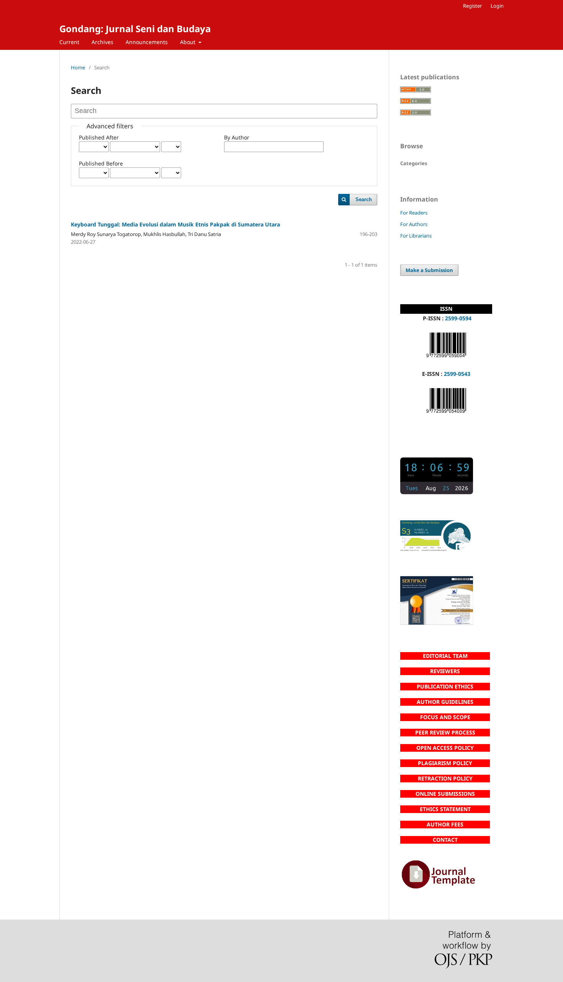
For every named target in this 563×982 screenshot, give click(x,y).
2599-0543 (457, 373)
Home (78, 67)
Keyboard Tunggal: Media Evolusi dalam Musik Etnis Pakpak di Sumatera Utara (175, 224)
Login (497, 5)
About (188, 42)
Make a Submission (429, 270)
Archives (102, 42)
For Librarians (416, 235)
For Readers (413, 212)
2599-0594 (458, 318)
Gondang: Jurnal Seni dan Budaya (135, 28)
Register (472, 5)
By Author (236, 137)
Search (363, 199)
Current (69, 42)
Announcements (147, 42)
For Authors (413, 224)
